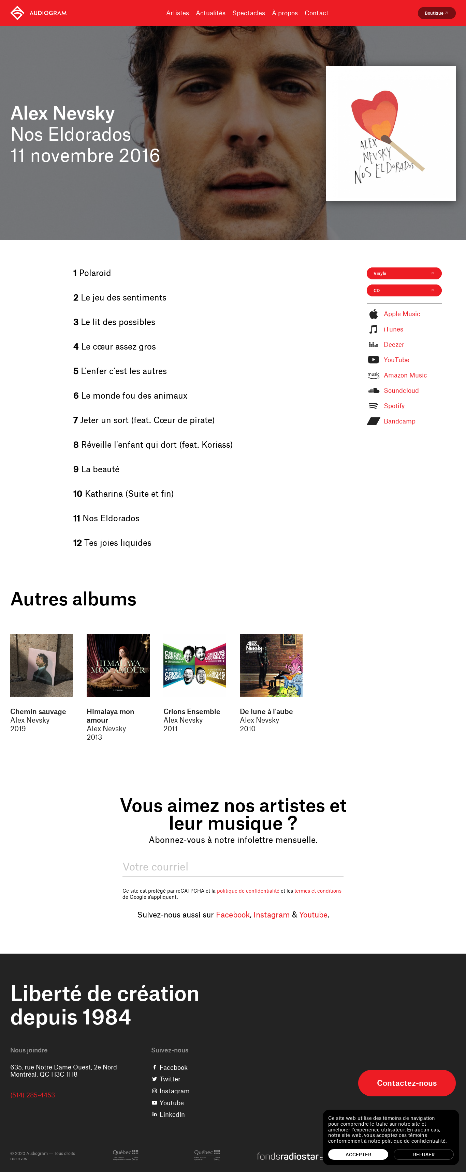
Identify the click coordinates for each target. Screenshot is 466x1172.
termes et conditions (317, 891)
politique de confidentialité (248, 891)
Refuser (424, 1154)
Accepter (358, 1154)
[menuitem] (38, 13)
